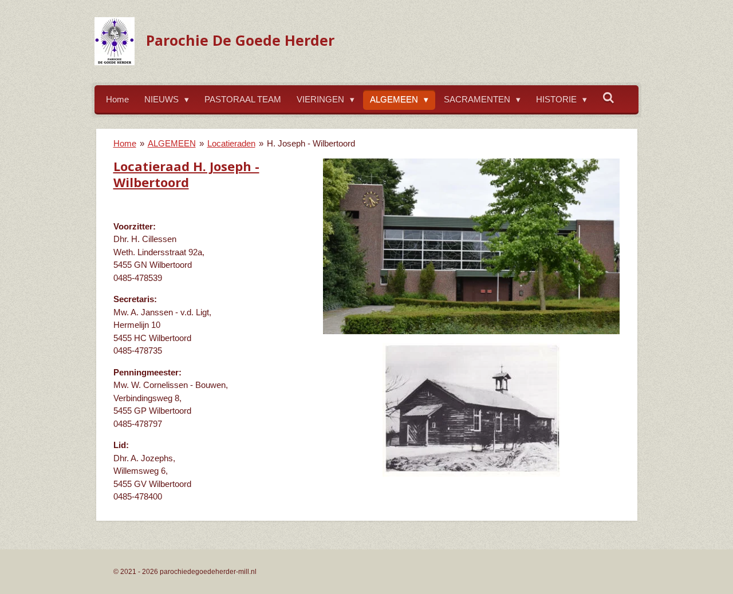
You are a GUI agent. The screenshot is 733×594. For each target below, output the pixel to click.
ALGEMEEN (172, 143)
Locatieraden (231, 143)
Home (124, 143)
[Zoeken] (608, 98)
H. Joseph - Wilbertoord (311, 143)
